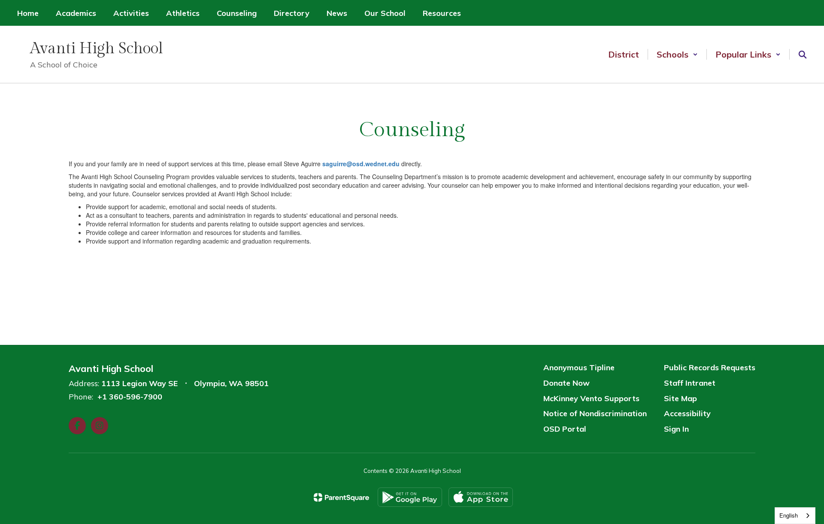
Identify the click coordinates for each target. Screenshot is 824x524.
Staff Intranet (689, 383)
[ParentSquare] (341, 497)
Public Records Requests (709, 367)
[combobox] (795, 515)
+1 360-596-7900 (129, 397)
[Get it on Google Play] (410, 497)
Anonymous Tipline (579, 367)
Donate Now (566, 383)
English (788, 515)
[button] (677, 54)
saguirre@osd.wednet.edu (361, 163)
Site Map (680, 398)
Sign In (676, 429)
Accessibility (687, 413)
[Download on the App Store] (480, 497)
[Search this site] (802, 54)
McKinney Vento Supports (591, 398)
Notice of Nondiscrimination (595, 413)
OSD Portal (564, 429)
